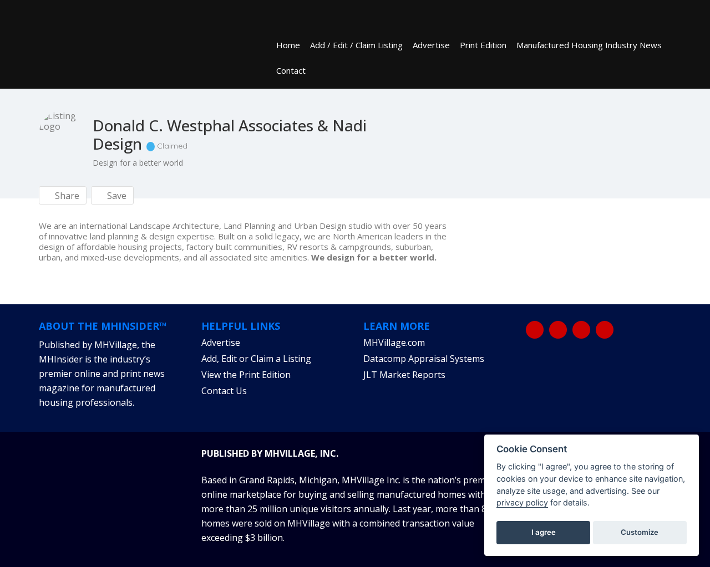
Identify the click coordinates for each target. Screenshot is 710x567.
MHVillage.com (394, 342)
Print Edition (483, 44)
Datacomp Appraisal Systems (423, 359)
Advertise (431, 44)
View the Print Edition (246, 375)
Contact (291, 70)
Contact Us (224, 391)
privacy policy (522, 502)
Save (115, 196)
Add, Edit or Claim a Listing (256, 359)
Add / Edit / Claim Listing (356, 44)
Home (288, 44)
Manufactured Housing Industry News (589, 44)
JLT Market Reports (404, 375)
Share (66, 196)
